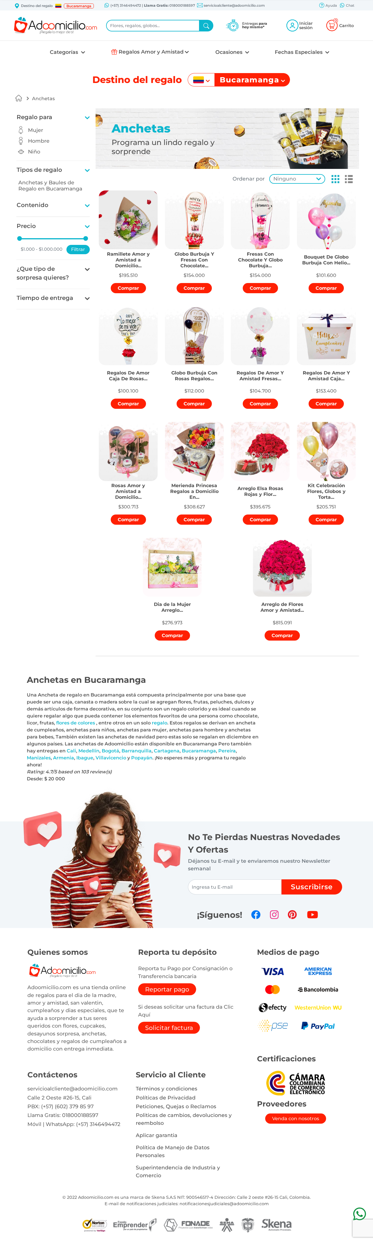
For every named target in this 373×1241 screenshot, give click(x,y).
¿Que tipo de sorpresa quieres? (43, 273)
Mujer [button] (35, 130)
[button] (58, 6)
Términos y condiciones (166, 1089)
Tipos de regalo (39, 169)
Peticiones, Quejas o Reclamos (176, 1106)
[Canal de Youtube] (312, 914)
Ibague (84, 758)
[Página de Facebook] (256, 914)
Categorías (65, 52)
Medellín (88, 751)
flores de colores (76, 723)
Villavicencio (111, 758)
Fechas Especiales (299, 52)
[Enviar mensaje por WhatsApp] (359, 1214)
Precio (26, 225)
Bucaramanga (199, 751)
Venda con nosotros (295, 1118)
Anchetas (43, 98)
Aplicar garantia (156, 1135)
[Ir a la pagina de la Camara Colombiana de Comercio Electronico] (295, 1083)
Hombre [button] (39, 141)
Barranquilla (137, 751)
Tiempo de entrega (45, 297)
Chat (349, 5)
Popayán (141, 758)
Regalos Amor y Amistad (151, 52)
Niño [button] (34, 152)
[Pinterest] (292, 914)
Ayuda (331, 5)
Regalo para (34, 117)
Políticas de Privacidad (166, 1098)
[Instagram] (274, 914)
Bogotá (110, 751)
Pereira (227, 751)
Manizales (39, 758)
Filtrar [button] (78, 249)
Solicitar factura (169, 1027)
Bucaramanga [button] (78, 6)
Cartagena (167, 751)
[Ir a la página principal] (18, 98)
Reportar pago (167, 989)
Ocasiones (229, 52)
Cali (71, 751)
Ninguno (284, 179)
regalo (159, 723)
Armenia (63, 758)
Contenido (32, 204)
